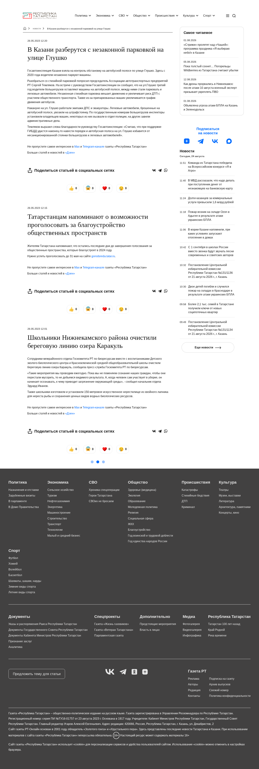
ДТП (184, 501)
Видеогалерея (192, 629)
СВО (122, 15)
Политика (81, 15)
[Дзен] (186, 141)
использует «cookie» (71, 744)
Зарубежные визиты (21, 495)
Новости (187, 151)
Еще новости (204, 347)
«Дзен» (70, 152)
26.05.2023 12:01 (37, 329)
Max (77, 146)
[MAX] (229, 141)
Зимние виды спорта (22, 586)
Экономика (103, 15)
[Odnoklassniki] (134, 672)
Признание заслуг (20, 641)
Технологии (55, 529)
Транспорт (54, 524)
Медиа (189, 616)
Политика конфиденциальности (230, 695)
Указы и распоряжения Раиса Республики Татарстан (42, 624)
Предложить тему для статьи (37, 674)
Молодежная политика (143, 506)
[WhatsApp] (165, 170)
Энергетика (54, 506)
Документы (19, 616)
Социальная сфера (140, 518)
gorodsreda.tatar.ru (103, 256)
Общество (140, 15)
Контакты (194, 695)
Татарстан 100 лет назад (224, 624)
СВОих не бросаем (101, 501)
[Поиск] (234, 16)
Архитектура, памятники (235, 506)
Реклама (193, 678)
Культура (189, 15)
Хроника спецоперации (104, 489)
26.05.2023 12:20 (37, 41)
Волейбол (14, 569)
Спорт (207, 15)
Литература (226, 501)
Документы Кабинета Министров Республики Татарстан (44, 635)
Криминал (188, 506)
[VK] (110, 672)
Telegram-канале (93, 146)
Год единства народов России (147, 541)
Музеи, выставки (230, 495)
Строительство (57, 518)
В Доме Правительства (23, 506)
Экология (134, 495)
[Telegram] (159, 170)
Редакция (194, 690)
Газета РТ (197, 671)
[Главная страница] (39, 16)
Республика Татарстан (229, 616)
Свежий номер (219, 690)
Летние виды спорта (21, 592)
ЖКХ (131, 524)
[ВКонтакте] (154, 170)
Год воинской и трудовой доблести (150, 535)
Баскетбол (15, 575)
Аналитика (15, 646)
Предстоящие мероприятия (158, 624)
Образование (137, 501)
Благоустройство (139, 529)
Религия (133, 512)
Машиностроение (58, 512)
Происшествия (165, 15)
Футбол (13, 557)
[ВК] (214, 141)
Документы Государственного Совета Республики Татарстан (48, 629)
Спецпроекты (107, 616)
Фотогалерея (191, 624)
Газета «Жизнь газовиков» (111, 624)
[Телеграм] (200, 141)
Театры (224, 489)
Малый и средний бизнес (63, 535)
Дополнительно (155, 616)
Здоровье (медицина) (142, 489)
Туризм (52, 495)
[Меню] (228, 16)
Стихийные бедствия (195, 495)
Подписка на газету (221, 678)
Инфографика (192, 635)
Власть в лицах (150, 629)
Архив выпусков (219, 684)
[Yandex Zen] (145, 672)
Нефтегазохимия (58, 501)
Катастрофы (190, 489)
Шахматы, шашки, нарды (24, 580)
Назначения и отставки (23, 489)
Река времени (217, 635)
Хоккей (13, 563)
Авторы (193, 684)
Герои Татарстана (100, 495)
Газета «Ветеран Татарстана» (113, 629)
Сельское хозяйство (60, 489)
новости (37, 29)
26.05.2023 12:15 (37, 208)
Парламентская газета (109, 635)
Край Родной (216, 629)
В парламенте (17, 501)
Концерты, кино (229, 512)
